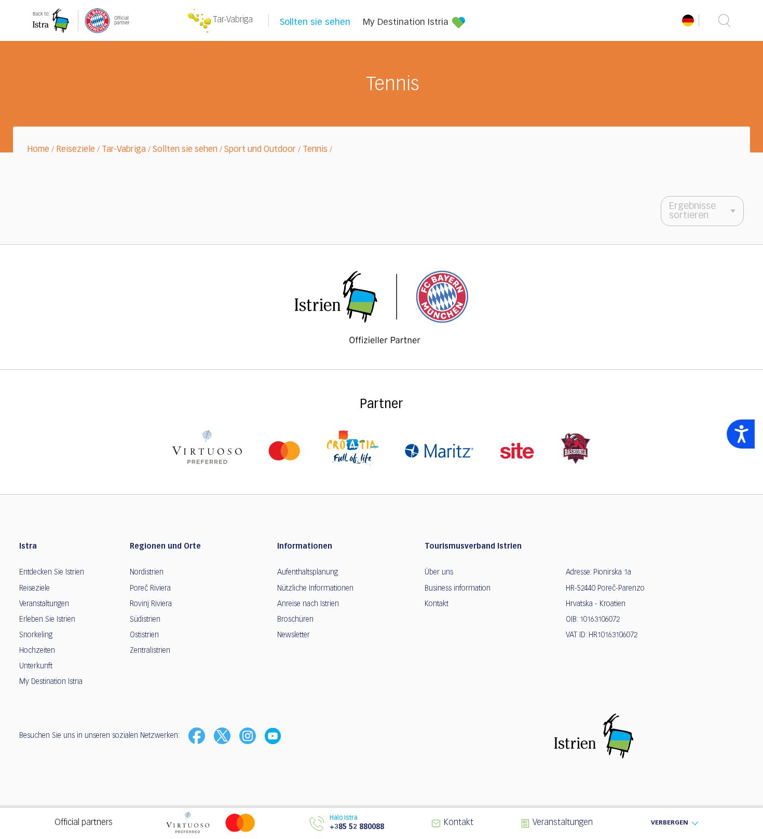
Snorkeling (35, 635)
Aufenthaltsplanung (307, 572)
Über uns (439, 572)
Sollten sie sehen (315, 22)
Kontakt (436, 604)
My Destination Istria (405, 22)
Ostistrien (144, 635)
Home (38, 150)
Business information (458, 588)
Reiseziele (75, 150)
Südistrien (145, 619)
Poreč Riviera (150, 588)
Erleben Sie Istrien (47, 619)
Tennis (315, 150)
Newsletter (293, 635)
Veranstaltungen (44, 604)
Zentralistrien (150, 650)
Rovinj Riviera (151, 604)
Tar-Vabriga (124, 150)
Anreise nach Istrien (308, 604)
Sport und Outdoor (260, 150)
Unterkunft (35, 666)
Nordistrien (147, 572)
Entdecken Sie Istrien (51, 572)
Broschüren (295, 619)
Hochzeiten (37, 650)
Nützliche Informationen (315, 588)
